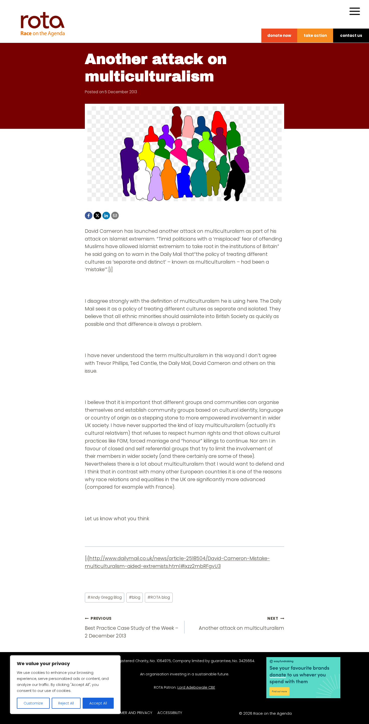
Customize (33, 703)
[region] (65, 684)
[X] (97, 215)
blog (134, 597)
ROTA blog (158, 597)
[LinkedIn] (106, 215)
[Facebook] (88, 215)
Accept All (98, 703)
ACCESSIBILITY (169, 712)
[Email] (115, 215)
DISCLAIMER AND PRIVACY (129, 712)
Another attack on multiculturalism (241, 624)
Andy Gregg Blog (104, 597)
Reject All (66, 703)
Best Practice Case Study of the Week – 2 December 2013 (131, 627)
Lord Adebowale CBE (196, 687)
